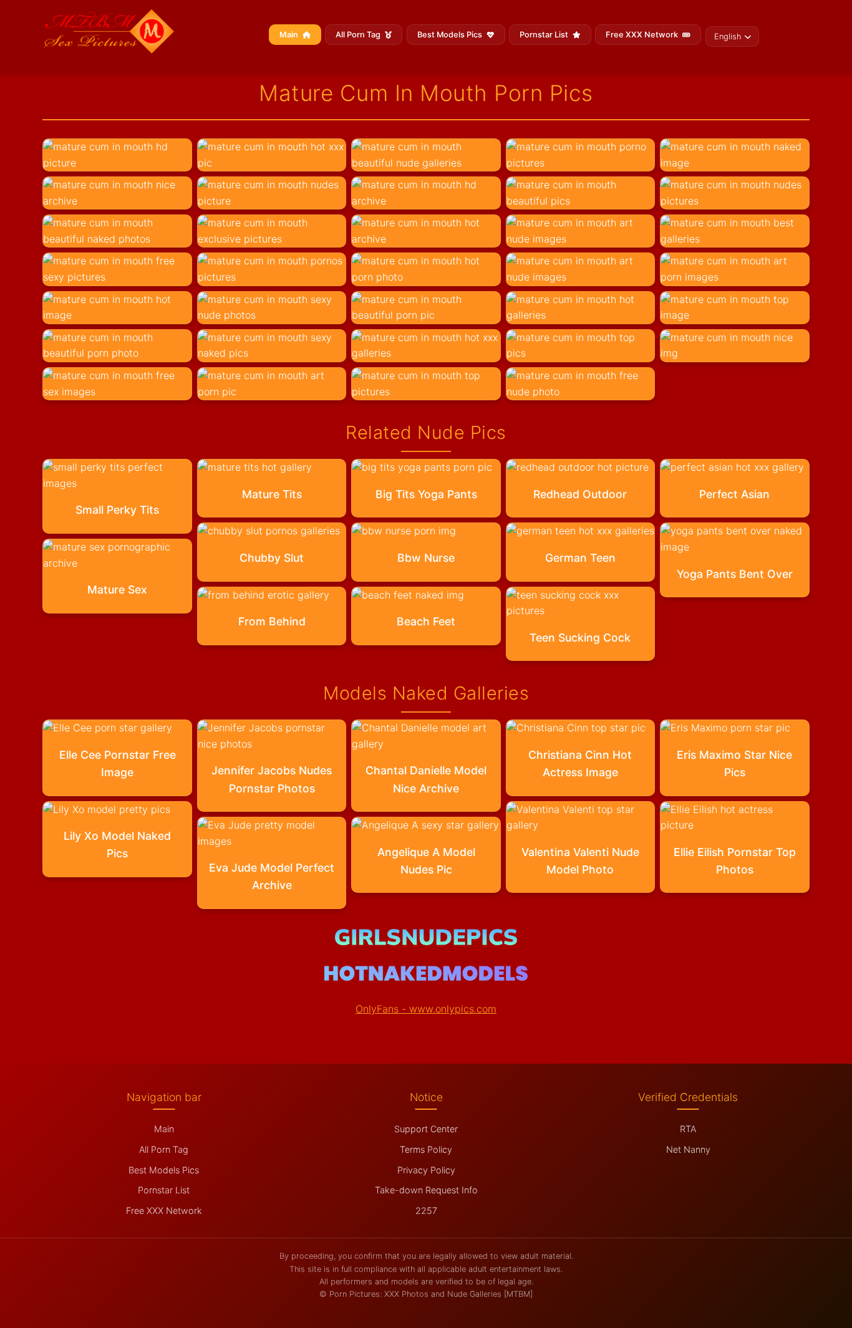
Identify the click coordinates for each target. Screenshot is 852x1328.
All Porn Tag (359, 34)
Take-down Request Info (426, 1190)
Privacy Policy (426, 1170)
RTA (688, 1129)
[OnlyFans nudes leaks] (426, 941)
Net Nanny (688, 1149)
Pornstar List (545, 34)
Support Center (426, 1129)
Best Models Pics (450, 34)
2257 (426, 1210)
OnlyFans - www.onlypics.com (426, 1009)
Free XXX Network (643, 34)
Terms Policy (426, 1149)
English (727, 36)
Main (289, 34)
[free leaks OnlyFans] (425, 977)
